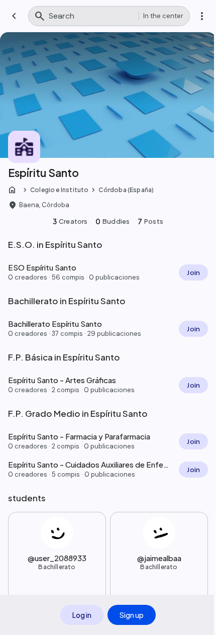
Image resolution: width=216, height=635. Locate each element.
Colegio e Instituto (59, 190)
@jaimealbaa (159, 558)
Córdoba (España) (126, 190)
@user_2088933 (57, 558)
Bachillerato (56, 567)
